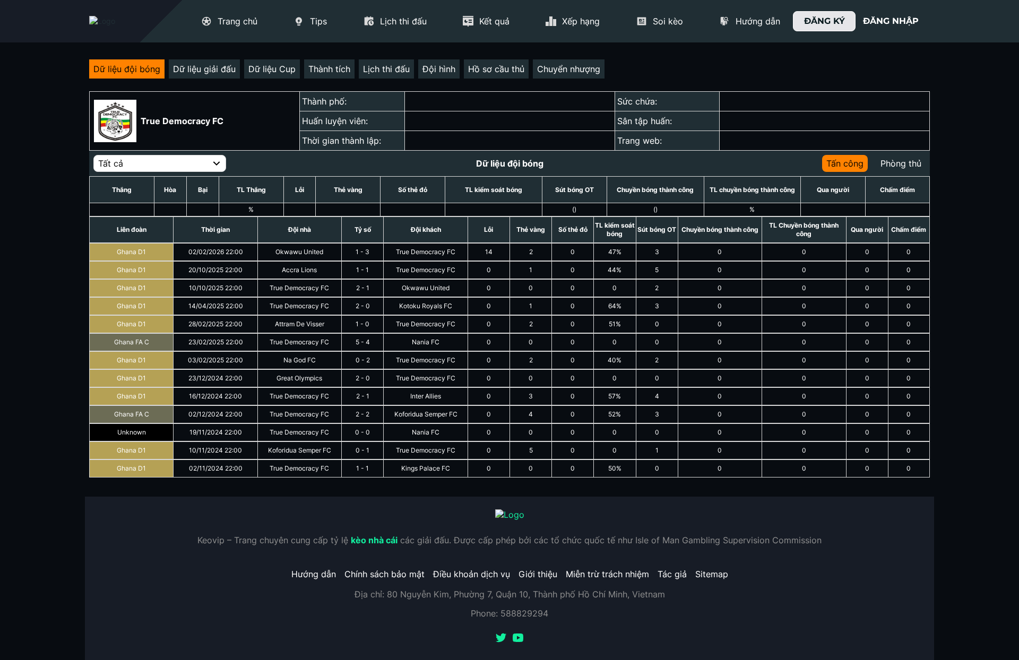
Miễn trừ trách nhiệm (607, 574)
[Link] (121, 21)
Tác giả (672, 574)
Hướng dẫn (313, 574)
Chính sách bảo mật (384, 574)
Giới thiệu (538, 574)
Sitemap (711, 574)
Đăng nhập (891, 21)
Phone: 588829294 (509, 613)
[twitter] (501, 638)
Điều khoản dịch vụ (471, 574)
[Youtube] (518, 638)
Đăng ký (824, 21)
